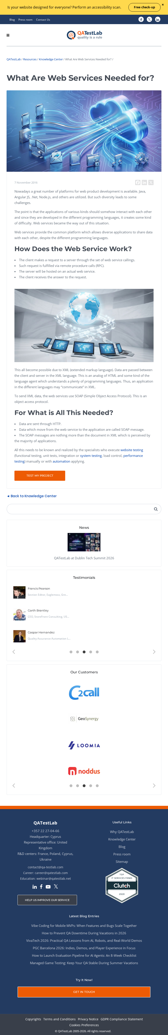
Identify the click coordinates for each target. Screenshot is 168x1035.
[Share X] (151, 182)
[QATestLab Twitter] (149, 19)
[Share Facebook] (137, 182)
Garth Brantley (38, 610)
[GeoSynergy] (84, 718)
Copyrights (33, 1019)
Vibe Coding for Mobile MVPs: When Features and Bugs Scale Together (84, 925)
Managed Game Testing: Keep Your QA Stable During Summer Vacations (84, 963)
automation (61, 461)
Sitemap (122, 861)
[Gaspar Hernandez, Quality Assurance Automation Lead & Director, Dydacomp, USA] (19, 636)
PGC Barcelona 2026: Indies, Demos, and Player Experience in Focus (84, 948)
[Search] (155, 509)
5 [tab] (97, 652)
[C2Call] (84, 692)
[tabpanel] (84, 616)
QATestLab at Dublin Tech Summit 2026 (84, 558)
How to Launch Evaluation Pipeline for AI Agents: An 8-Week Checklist (84, 955)
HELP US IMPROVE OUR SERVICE (47, 900)
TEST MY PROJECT (39, 475)
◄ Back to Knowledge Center (32, 496)
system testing (91, 455)
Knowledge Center (51, 59)
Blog (12, 19)
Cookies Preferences (84, 1025)
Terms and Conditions (59, 1019)
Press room (25, 19)
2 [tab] (77, 652)
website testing (132, 450)
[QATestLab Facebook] (141, 19)
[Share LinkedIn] (144, 182)
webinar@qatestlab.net (54, 878)
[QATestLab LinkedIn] (157, 19)
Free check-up (144, 7)
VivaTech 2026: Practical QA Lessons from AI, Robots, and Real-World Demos (84, 940)
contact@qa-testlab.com (45, 867)
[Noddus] (84, 771)
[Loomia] (84, 745)
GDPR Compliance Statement (122, 1019)
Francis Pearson (39, 588)
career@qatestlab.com (51, 873)
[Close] (162, 5)
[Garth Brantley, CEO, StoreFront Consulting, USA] (19, 614)
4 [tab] (90, 652)
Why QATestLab (122, 831)
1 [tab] (71, 652)
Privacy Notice (88, 1019)
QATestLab (14, 59)
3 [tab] (84, 652)
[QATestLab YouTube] (48, 887)
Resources (30, 59)
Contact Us (43, 19)
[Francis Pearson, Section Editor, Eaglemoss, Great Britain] (19, 592)
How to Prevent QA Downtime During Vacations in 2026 (84, 933)
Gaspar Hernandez (41, 632)
